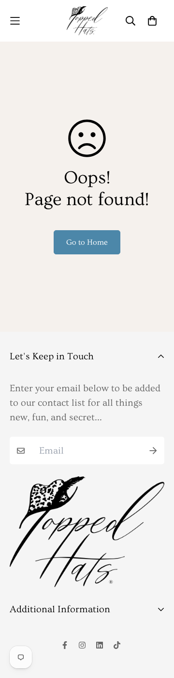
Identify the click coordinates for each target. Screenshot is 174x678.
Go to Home (87, 242)
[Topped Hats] (87, 21)
